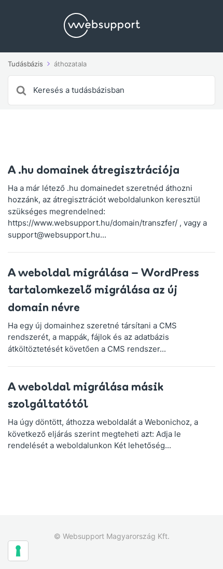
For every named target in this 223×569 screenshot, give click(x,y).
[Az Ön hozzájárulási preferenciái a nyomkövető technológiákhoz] (18, 551)
